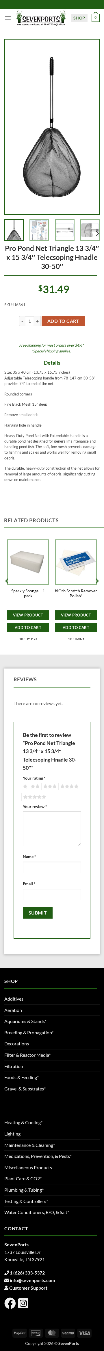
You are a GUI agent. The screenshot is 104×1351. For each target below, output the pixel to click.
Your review (35, 806)
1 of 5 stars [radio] (24, 786)
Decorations (16, 1043)
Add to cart (63, 321)
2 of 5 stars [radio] (34, 786)
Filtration (13, 1066)
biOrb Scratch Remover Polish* (76, 593)
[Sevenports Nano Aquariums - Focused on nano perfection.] (41, 17)
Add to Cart (28, 627)
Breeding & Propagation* (28, 1032)
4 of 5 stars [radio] (68, 786)
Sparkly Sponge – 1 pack (28, 593)
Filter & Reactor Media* (27, 1055)
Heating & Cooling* (23, 1122)
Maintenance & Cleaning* (29, 1145)
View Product (28, 615)
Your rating (34, 778)
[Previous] (14, 126)
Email (29, 883)
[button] (7, 18)
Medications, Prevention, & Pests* (38, 1156)
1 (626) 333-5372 (27, 1272)
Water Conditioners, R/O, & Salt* (36, 1212)
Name (29, 856)
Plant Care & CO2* (23, 1178)
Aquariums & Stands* (25, 1021)
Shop (79, 17)
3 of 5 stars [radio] (49, 786)
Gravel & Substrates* (25, 1088)
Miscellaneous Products (28, 1167)
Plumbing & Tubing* (24, 1190)
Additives (13, 998)
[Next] (89, 126)
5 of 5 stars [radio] (33, 797)
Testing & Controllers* (26, 1201)
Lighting (12, 1133)
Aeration (13, 1010)
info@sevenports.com (32, 1280)
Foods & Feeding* (21, 1077)
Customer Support (28, 1288)
